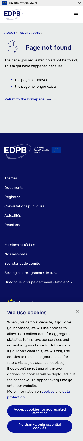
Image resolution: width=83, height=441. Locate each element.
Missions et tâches (19, 244)
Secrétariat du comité (22, 263)
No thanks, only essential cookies (40, 426)
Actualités (12, 215)
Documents (13, 187)
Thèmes (10, 178)
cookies (48, 391)
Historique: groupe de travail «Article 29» (38, 282)
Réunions (12, 224)
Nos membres (15, 254)
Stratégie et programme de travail (32, 272)
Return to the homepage (24, 99)
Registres (12, 197)
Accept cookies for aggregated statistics (40, 411)
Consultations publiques (24, 206)
